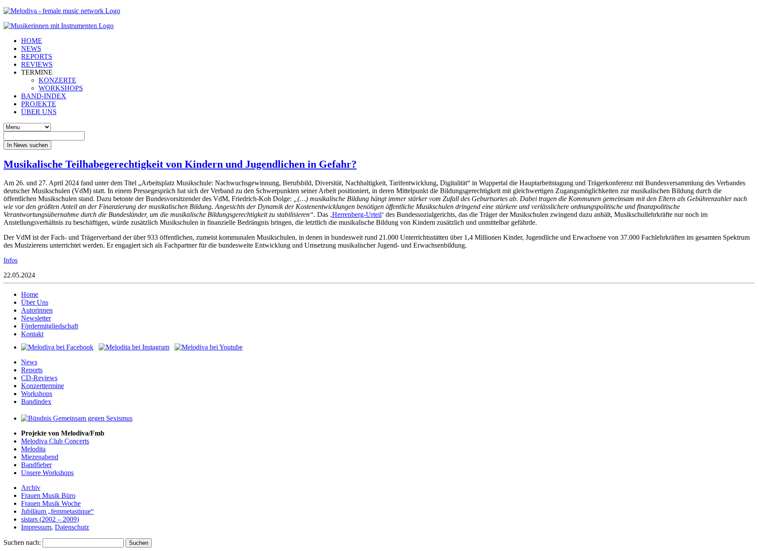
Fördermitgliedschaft (49, 326)
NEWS (31, 48)
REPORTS (36, 56)
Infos (11, 260)
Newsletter (36, 318)
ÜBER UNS (39, 111)
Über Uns (34, 302)
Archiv (30, 487)
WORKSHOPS (61, 88)
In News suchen (27, 145)
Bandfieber (36, 464)
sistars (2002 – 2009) (50, 519)
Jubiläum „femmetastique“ (57, 511)
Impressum (36, 527)
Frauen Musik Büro (48, 495)
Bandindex (36, 401)
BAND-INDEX (43, 96)
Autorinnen (37, 310)
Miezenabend (39, 457)
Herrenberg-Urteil (357, 214)
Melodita (33, 449)
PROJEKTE (38, 104)
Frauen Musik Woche (51, 503)
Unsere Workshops (47, 472)
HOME (31, 40)
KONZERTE (57, 80)
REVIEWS (37, 64)
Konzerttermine (42, 385)
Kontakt (32, 334)
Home (29, 294)
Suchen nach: (22, 542)
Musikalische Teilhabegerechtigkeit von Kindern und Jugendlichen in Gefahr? (180, 164)
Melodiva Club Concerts (55, 441)
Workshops (36, 393)
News (29, 362)
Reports (32, 370)
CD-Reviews (39, 378)
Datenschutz (72, 527)
